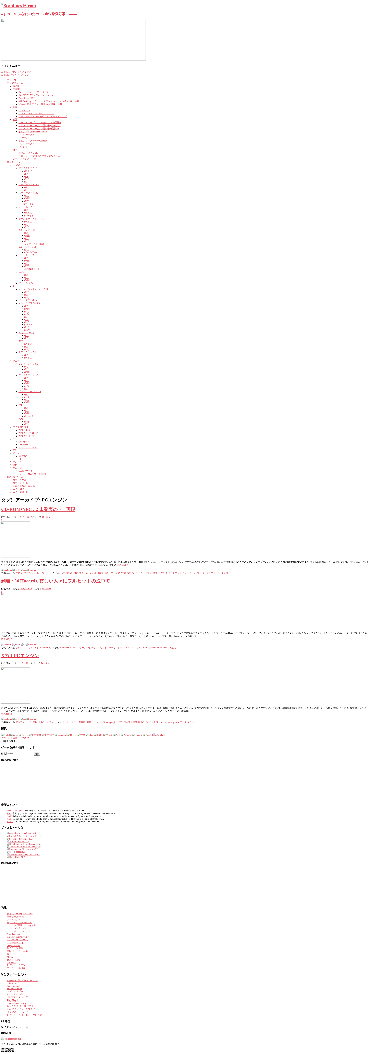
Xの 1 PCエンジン (20, 655)
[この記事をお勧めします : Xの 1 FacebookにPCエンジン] (6, 719)
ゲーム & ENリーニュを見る (21, 925)
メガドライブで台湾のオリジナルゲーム (39, 156)
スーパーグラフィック (208, 573)
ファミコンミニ (15, 919)
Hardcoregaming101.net (18, 937)
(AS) (26, 314)
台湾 (15, 150)
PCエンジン (30, 573)
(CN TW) (28, 324)
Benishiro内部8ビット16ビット (22, 980)
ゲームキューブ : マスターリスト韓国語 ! (39, 122)
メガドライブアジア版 (24, 159)
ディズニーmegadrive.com (20, 913)
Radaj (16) (20, 857)
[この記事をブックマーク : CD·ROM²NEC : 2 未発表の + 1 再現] (32, 570)
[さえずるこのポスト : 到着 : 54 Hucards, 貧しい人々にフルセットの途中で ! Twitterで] (16, 644)
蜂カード (67, 647)
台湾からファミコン (28, 153)
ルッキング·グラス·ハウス (20, 1006)
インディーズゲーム (17, 939)
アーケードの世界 (16, 968)
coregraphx (111, 722)
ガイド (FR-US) (20, 492)
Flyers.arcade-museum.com (19, 922)
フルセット (101, 647)
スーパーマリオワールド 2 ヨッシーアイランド (42, 116)
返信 (225, 573)
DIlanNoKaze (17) (31, 854)
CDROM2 (78, 573)
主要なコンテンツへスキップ (16, 71)
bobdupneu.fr (13, 983)
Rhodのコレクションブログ (21, 1009)
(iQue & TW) (30, 252)
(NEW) (27, 330)
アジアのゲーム (15, 83)
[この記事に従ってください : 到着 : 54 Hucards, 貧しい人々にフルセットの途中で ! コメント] (23, 644)
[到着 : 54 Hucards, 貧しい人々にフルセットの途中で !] (15, 628)
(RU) (26, 327)
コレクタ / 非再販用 (34, 244)
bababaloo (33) (26, 839)
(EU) (26, 195)
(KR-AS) (28, 416)
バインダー (78, 647)
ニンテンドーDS (26, 230)
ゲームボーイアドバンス (31, 218)
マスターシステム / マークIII (33, 289)
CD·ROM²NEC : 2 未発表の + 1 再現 (38, 509)
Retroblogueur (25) (31, 844)
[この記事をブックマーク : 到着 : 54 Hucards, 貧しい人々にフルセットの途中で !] (32, 644)
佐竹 (9, 954)
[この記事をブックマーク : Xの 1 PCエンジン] (32, 719)
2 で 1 (67, 722)
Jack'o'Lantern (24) (31, 846)
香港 (15, 107)
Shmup (10, 957)
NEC (15, 439)
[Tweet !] (365, 33)
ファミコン (24, 110)
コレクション (14, 162)
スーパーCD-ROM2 (28, 447)
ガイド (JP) (18, 489)
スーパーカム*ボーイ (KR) (32, 474)
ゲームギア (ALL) (27, 300)
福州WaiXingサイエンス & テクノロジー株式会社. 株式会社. (49, 101)
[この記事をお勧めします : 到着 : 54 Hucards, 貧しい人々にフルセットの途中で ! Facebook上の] (6, 644)
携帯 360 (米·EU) (26, 436)
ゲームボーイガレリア (18, 931)
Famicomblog (13, 986)
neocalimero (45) (28, 833)
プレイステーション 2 (29, 375)
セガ (15, 286)
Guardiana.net (13, 934)
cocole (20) (20, 852)
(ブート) (28, 204)
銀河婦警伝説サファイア (107, 573)
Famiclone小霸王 (26, 98)
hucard (111, 647)
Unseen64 (11, 962)
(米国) (27, 198)
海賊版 (16, 86)
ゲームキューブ (26, 255)
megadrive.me (13, 945)
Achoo (10, 821)
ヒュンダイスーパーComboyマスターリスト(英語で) (32, 143)
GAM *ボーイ (25, 471)
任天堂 (16, 165)
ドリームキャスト (27, 352)
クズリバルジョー (16, 991)
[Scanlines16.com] (18, 5)
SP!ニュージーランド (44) (28, 836)
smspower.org (13, 960)
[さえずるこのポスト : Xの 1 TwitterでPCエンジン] (16, 719)
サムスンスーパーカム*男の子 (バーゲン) (39, 125)
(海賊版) (22, 456)
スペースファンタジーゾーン (181, 573)
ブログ (19, 573)
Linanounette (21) (29, 849)
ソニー (16, 361)
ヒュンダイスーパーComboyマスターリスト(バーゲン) (32, 134)
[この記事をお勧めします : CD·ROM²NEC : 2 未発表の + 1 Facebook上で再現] (6, 570)
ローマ (163, 722)
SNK (15, 450)
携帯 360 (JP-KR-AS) (28, 433)
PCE (147, 647)
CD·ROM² (67, 573)
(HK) (26, 176)
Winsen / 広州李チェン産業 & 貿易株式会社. (40, 104)
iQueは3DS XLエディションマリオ (36, 95)
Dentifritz (46, 517)
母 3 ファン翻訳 (15, 948)
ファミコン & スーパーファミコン (36, 113)
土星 (20, 341)
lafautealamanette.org (16, 1003)
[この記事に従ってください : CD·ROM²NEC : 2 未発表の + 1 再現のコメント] (23, 570)
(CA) (26, 319)
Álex (9, 819)
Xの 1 (183, 722)
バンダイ (17, 461)
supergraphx (173, 722)
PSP (20, 405)
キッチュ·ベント (15, 942)
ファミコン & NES (27, 168)
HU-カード (24, 442)
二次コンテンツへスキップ (15, 74)
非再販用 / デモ (32, 269)
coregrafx (89, 573)
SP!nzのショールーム (18, 1012)
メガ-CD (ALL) (26, 332)
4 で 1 (74, 722)
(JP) (26, 174)
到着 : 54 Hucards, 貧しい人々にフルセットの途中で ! (57, 580)
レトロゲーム (44, 573)
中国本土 (17, 89)
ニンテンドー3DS (27, 247)
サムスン (17, 468)
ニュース (11, 80)
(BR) (26, 322)
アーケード (18, 453)
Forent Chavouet (14, 988)
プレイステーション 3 (29, 391)
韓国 (15, 119)
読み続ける (124, 565)
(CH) (26, 179)
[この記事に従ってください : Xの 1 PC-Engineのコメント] (23, 719)
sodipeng (164, 647)
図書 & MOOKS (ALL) (24, 486)
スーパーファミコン (28, 184)
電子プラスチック (16, 916)
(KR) (26, 181)
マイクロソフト (21, 427)
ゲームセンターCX (16, 928)
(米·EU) (28, 171)
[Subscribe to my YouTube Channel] (365, 41)
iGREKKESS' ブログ (17, 997)
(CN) (26, 227)
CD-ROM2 (23, 444)
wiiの (21, 272)
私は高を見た (14, 1000)
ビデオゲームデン (16, 965)
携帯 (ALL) (24, 430)
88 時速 (5, 1027)
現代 (15, 464)
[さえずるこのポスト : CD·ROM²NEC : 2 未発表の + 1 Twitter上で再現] (16, 570)
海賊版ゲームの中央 (17, 951)
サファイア (158, 573)
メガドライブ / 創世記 (29, 303)
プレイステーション (28, 364)
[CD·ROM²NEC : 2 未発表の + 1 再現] (15, 556)
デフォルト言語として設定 (15, 738)
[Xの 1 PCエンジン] (15, 703)
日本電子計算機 (132, 722)
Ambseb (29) (23, 841)
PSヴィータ (24, 419)
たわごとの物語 (15, 994)
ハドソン (120, 647)
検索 (3, 753)
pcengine (154, 647)
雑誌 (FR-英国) (20, 483)
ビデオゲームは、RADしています (24, 1015)
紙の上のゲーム (15, 477)
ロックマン (146, 573)
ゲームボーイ (25, 207)
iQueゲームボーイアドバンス (33, 92)
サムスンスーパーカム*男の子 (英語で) (38, 128)
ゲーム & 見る (25, 283)
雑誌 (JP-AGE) (20, 480)
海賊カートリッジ (96, 722)
